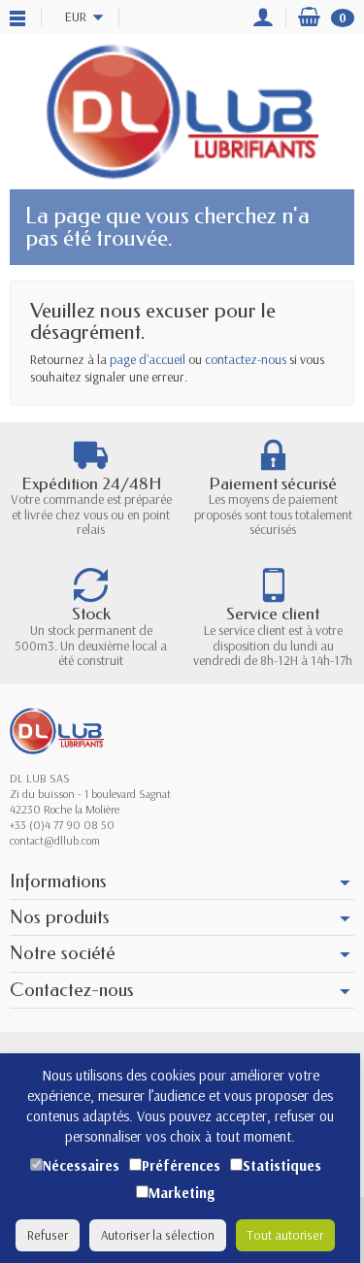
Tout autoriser (285, 1235)
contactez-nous (245, 359)
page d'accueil (147, 359)
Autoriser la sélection (158, 1235)
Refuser (47, 1235)
